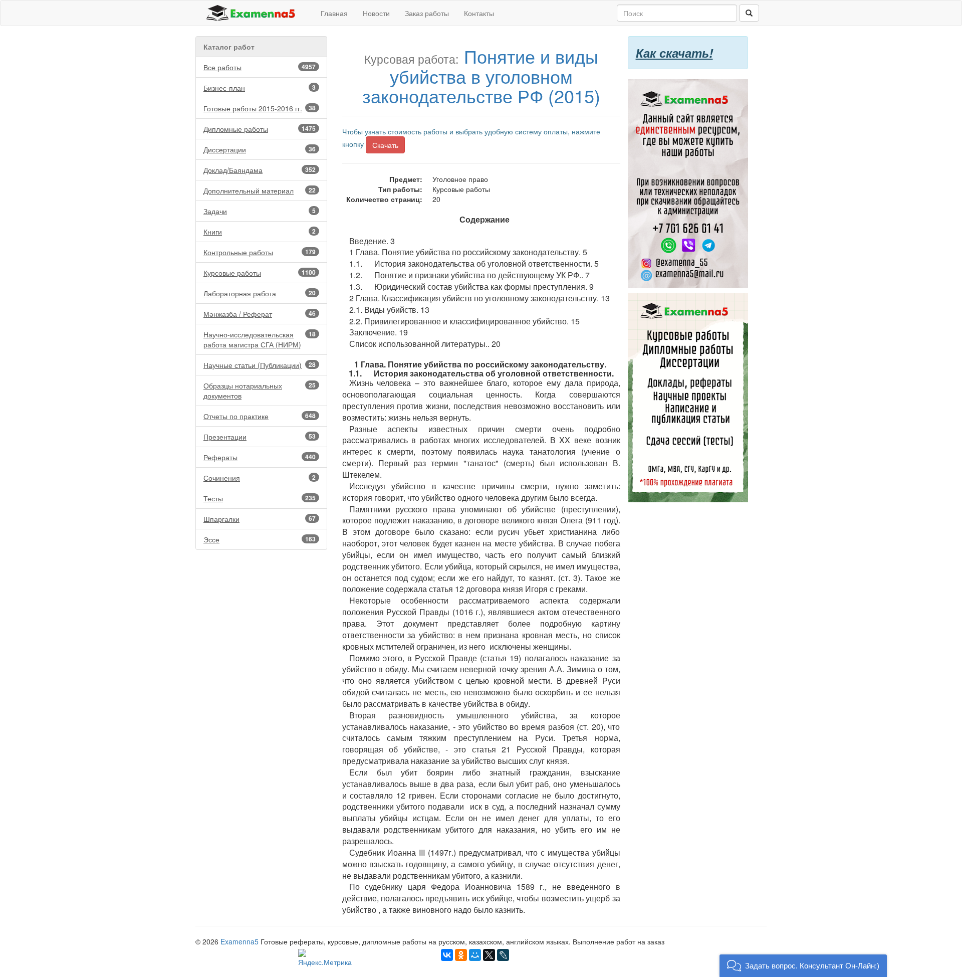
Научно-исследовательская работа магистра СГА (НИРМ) (259, 339)
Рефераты (259, 457)
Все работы (259, 67)
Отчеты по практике (259, 416)
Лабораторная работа (259, 293)
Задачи (259, 211)
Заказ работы (427, 13)
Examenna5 (239, 941)
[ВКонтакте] (447, 955)
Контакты (479, 13)
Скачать (385, 145)
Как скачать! (674, 52)
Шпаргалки (259, 519)
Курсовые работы (259, 273)
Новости (376, 13)
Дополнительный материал (259, 190)
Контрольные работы (259, 252)
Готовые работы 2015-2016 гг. (259, 108)
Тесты (259, 498)
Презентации (259, 437)
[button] (803, 965)
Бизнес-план (259, 88)
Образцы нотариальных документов (259, 390)
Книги (259, 232)
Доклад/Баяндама (259, 170)
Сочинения (259, 478)
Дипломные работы (259, 129)
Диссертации (259, 149)
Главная (334, 13)
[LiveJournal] (503, 955)
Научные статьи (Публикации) (259, 365)
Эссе (259, 539)
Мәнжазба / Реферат (259, 314)
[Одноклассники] (461, 955)
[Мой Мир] (475, 955)
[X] (489, 955)
